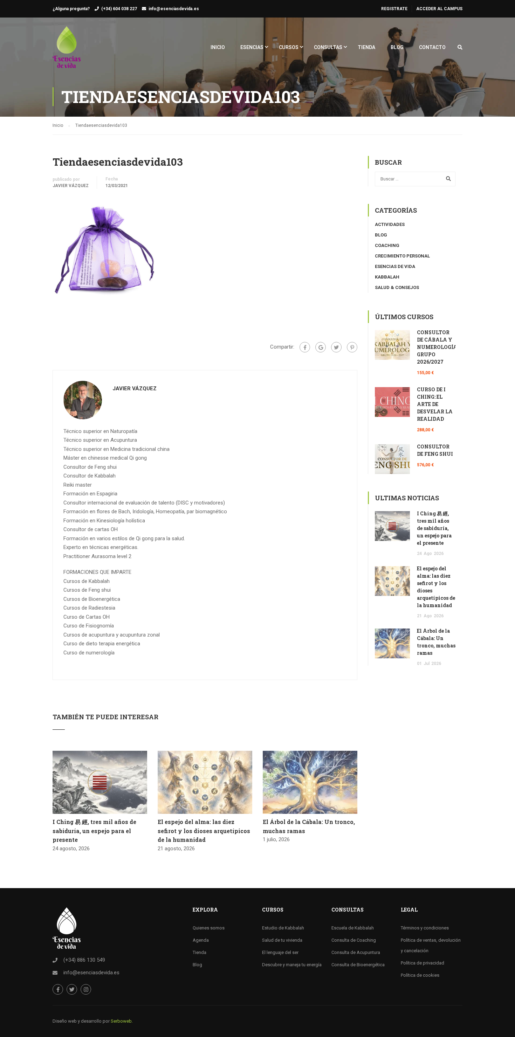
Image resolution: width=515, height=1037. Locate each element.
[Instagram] (86, 989)
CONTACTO (432, 47)
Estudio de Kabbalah (283, 927)
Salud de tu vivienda (282, 940)
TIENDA (366, 47)
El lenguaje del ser (280, 952)
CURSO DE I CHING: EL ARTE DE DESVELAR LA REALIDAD (435, 404)
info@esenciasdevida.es (174, 8)
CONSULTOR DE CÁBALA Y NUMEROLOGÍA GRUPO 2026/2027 (437, 347)
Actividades (390, 224)
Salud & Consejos (397, 287)
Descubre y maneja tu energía (292, 964)
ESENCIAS (251, 47)
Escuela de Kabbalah (352, 927)
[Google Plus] (320, 347)
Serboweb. (122, 1021)
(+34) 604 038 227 (119, 8)
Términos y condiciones (425, 927)
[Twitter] (336, 347)
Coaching (387, 245)
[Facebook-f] (58, 989)
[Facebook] (305, 347)
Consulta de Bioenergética (358, 964)
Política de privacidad (422, 963)
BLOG (397, 47)
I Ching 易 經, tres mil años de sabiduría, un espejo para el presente (94, 830)
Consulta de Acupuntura (355, 952)
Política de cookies (420, 975)
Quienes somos (209, 927)
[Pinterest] (352, 347)
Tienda (199, 952)
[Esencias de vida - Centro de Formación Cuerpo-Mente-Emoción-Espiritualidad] (67, 50)
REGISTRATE (394, 8)
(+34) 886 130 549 (84, 960)
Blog (381, 235)
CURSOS (288, 47)
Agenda (201, 940)
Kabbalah (387, 277)
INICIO (218, 47)
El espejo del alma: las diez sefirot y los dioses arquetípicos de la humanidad (204, 830)
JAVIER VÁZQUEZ (71, 185)
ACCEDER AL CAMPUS (439, 8)
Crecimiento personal (402, 256)
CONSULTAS (328, 47)
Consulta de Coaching (353, 940)
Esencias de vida (395, 266)
